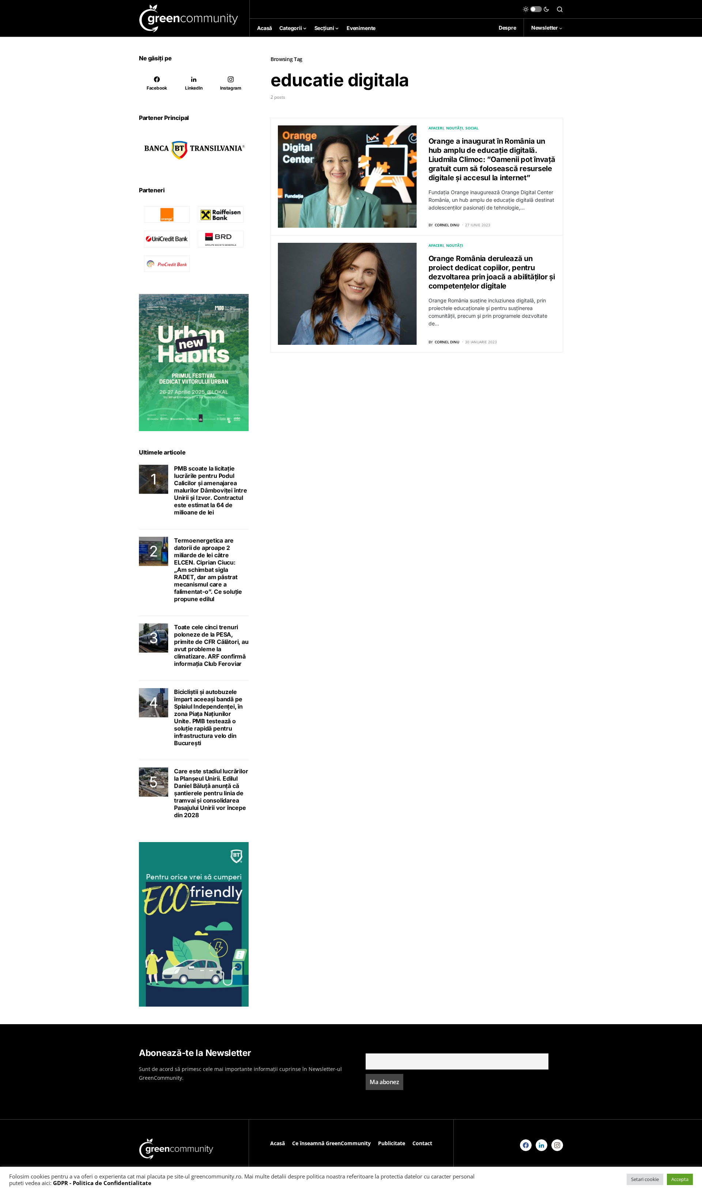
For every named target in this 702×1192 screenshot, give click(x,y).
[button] (536, 9)
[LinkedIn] (541, 1145)
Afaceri (436, 128)
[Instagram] (557, 1145)
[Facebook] (526, 1145)
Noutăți (454, 128)
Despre (507, 27)
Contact (422, 1143)
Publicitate (391, 1143)
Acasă (277, 1143)
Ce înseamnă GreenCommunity (331, 1143)
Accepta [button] (679, 1179)
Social (472, 128)
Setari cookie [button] (645, 1179)
